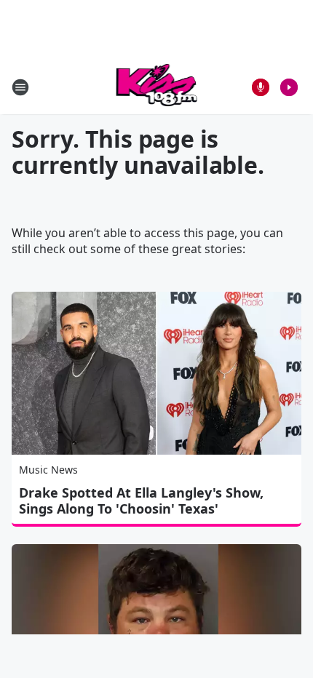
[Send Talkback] (260, 87)
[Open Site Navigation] (20, 87)
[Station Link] (157, 87)
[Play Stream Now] (289, 87)
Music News (48, 469)
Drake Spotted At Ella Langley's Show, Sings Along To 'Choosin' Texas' (141, 500)
